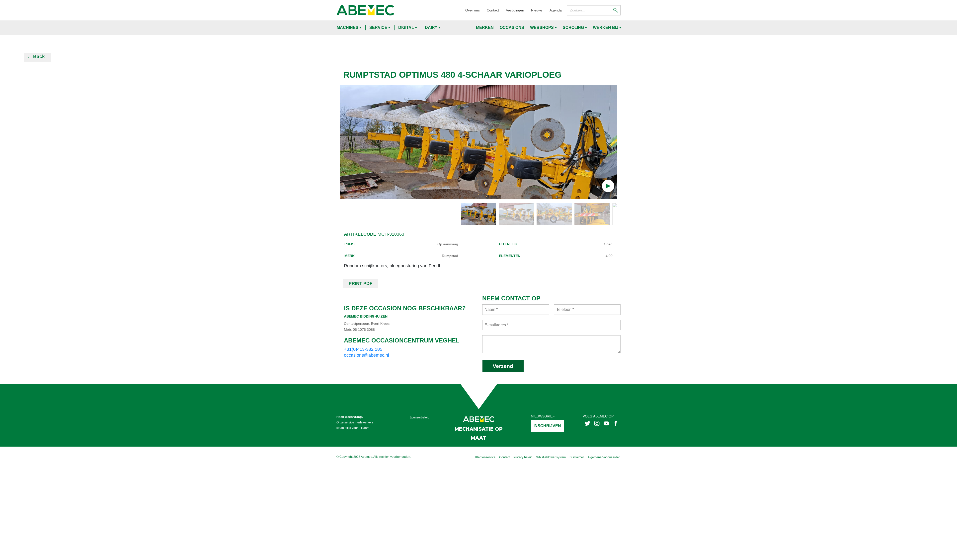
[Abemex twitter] (587, 423)
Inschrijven (547, 426)
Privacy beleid (523, 457)
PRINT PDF (360, 283)
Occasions (512, 27)
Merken (485, 27)
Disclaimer (576, 457)
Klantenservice (485, 457)
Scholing (574, 27)
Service (378, 27)
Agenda (556, 10)
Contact (493, 10)
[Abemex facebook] (616, 423)
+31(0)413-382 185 (363, 349)
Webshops (542, 27)
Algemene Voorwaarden (604, 457)
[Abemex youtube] (606, 423)
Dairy (431, 27)
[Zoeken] (615, 10)
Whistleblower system (551, 457)
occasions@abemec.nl (366, 355)
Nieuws (537, 10)
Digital (406, 27)
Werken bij (606, 27)
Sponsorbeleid (419, 417)
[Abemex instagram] (597, 423)
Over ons (472, 10)
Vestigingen (515, 10)
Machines (348, 27)
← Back (36, 56)
